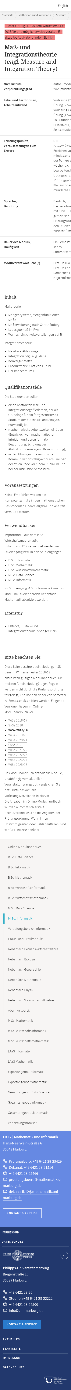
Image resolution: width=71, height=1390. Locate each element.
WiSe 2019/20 (17, 735)
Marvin (44, 796)
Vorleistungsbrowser (22, 1123)
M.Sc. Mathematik (20, 1021)
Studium (61, 15)
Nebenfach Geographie (24, 969)
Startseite (7, 15)
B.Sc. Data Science (21, 857)
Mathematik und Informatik (35, 15)
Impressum (11, 1233)
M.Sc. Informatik (20, 918)
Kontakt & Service (22, 1324)
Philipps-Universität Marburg (18, 1255)
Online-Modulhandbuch (25, 847)
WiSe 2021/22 (17, 750)
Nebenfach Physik (20, 990)
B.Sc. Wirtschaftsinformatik (26, 888)
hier (51, 37)
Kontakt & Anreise (22, 1213)
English (63, 6)
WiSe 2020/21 (17, 740)
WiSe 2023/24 (17, 760)
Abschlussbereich (20, 1010)
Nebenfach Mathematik (24, 980)
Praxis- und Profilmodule (25, 939)
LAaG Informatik (19, 1051)
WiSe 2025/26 (17, 765)
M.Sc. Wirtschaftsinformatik (27, 1031)
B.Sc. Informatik (19, 867)
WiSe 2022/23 (17, 755)
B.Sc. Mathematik (20, 877)
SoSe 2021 (15, 745)
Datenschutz (12, 1242)
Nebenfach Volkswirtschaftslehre (31, 1000)
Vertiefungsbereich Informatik (29, 929)
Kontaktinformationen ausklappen (64, 1255)
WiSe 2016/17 (17, 720)
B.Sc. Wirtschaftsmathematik (28, 898)
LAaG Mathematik (20, 1061)
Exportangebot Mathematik (27, 1082)
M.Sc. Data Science (21, 908)
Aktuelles (11, 1340)
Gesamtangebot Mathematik (28, 1113)
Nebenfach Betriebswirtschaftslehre (33, 949)
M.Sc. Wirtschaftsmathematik (28, 1041)
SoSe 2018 (15, 725)
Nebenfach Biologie (22, 959)
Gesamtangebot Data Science (29, 1092)
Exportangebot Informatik (26, 1072)
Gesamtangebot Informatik (27, 1102)
